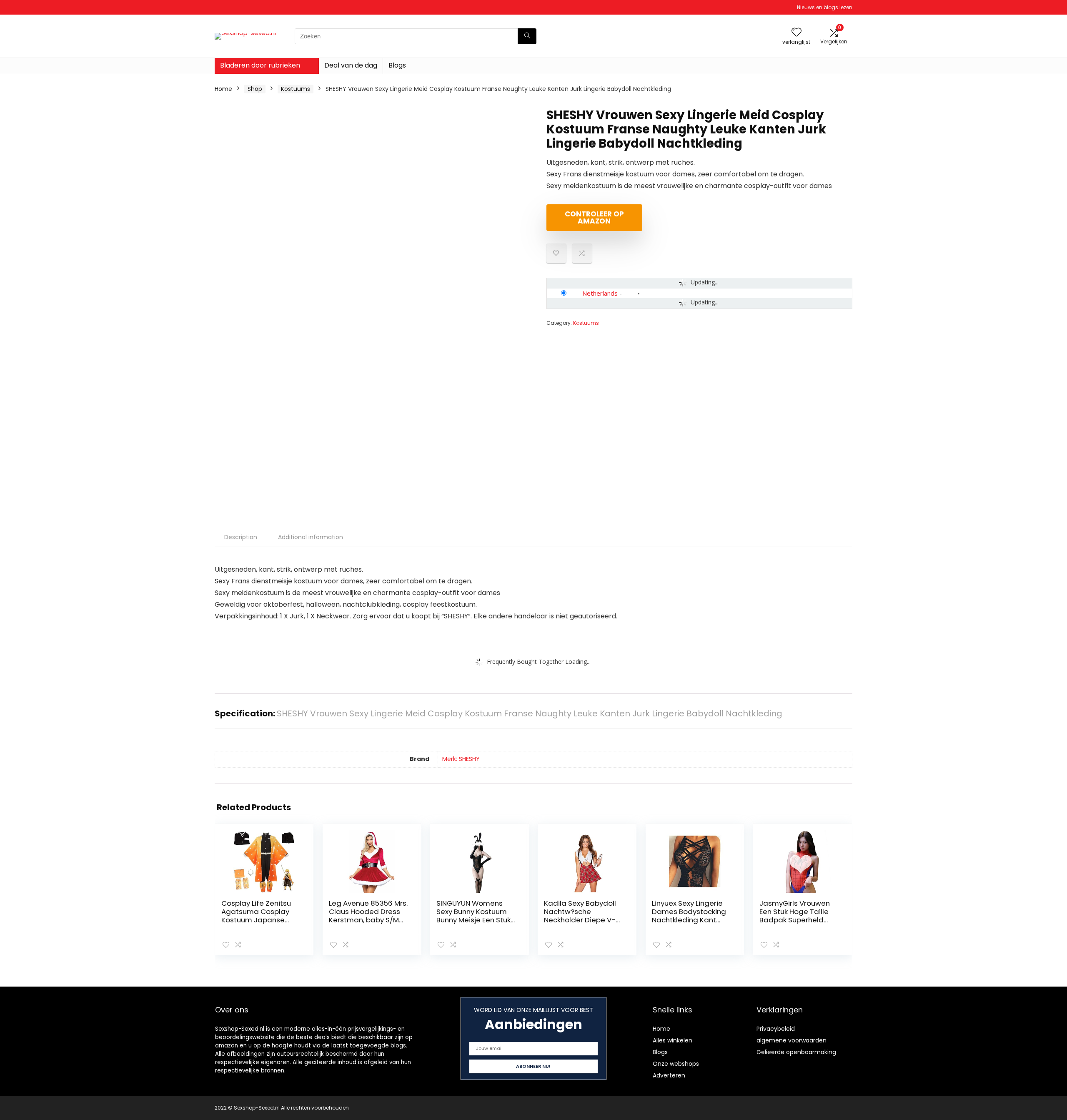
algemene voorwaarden (791, 1040)
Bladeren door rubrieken (260, 65)
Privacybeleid (775, 1029)
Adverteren (669, 1075)
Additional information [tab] (310, 537)
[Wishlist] (796, 33)
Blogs (397, 65)
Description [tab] (240, 537)
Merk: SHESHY (461, 759)
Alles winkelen (672, 1040)
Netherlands (600, 293)
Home (223, 89)
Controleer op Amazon (594, 217)
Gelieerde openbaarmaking (796, 1052)
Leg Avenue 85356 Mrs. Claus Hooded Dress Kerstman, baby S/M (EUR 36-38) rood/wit (368, 915)
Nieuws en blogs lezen (824, 7)
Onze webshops (676, 1064)
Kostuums (295, 89)
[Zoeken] (527, 36)
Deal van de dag (350, 65)
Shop (255, 89)
